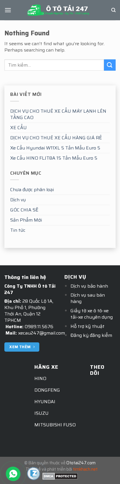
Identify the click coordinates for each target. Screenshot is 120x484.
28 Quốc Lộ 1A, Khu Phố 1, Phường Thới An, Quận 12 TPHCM (28, 310)
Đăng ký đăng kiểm (91, 335)
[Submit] (110, 65)
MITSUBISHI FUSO (55, 424)
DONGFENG (47, 390)
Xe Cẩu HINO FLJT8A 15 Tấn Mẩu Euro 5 (53, 158)
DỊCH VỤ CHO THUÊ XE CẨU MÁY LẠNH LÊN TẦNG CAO (58, 114)
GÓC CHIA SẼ (24, 209)
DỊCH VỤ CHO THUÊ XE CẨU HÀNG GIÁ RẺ (56, 137)
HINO (40, 378)
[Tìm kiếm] (113, 10)
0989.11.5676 (39, 326)
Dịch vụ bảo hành (89, 286)
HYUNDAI (44, 401)
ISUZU (41, 413)
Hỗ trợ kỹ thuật (87, 326)
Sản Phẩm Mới (26, 220)
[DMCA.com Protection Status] (60, 475)
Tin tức (17, 230)
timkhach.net (85, 469)
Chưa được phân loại (32, 189)
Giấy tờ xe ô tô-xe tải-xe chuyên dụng (91, 314)
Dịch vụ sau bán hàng (87, 298)
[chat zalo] (33, 473)
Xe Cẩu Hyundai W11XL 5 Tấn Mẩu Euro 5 (55, 147)
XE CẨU (18, 127)
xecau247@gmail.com (41, 333)
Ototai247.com (81, 463)
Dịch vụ (18, 199)
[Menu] (7, 10)
